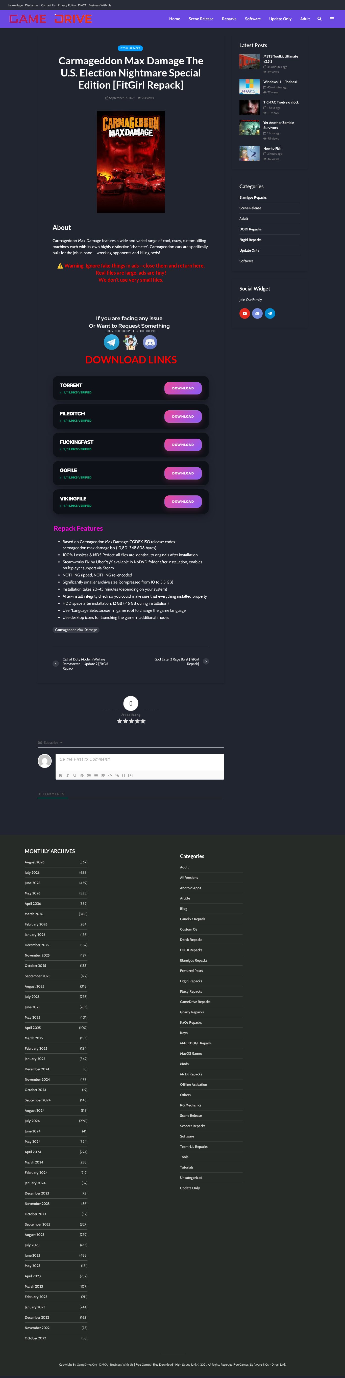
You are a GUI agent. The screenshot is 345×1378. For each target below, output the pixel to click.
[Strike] (81, 776)
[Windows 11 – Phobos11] (249, 86)
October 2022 (35, 1338)
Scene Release (201, 18)
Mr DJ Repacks (191, 1074)
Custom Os (188, 929)
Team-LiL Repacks (194, 1146)
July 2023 (32, 1245)
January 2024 (35, 1183)
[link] (131, 298)
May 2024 (33, 1141)
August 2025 (34, 986)
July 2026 (32, 872)
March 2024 (34, 1162)
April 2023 (33, 1276)
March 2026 (34, 914)
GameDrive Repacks (195, 1001)
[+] (131, 775)
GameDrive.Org (87, 1364)
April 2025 (33, 1027)
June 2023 (32, 1255)
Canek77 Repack (192, 919)
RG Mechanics (190, 1105)
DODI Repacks (191, 950)
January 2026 (35, 934)
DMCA (82, 5)
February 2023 (36, 1296)
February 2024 (36, 1172)
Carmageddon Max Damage (76, 629)
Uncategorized (191, 1177)
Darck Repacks (191, 939)
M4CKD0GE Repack (195, 1043)
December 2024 (37, 1069)
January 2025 (35, 1058)
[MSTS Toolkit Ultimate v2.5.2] (249, 61)
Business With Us (100, 5)
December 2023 (37, 1193)
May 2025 (32, 1017)
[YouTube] (244, 313)
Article (185, 898)
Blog (183, 908)
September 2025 (38, 976)
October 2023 (35, 1214)
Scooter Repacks (192, 1126)
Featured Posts (191, 970)
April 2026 (33, 903)
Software (253, 18)
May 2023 (32, 1265)
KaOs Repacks (191, 1022)
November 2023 (37, 1203)
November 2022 (37, 1328)
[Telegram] (270, 313)
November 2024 (37, 1079)
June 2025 (32, 1007)
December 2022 (37, 1317)
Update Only (280, 18)
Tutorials (186, 1167)
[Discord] (257, 313)
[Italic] (67, 776)
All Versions (189, 877)
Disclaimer (32, 5)
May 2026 (32, 893)
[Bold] (60, 776)
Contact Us (48, 5)
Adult (305, 18)
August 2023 (34, 1234)
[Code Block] (110, 776)
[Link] (117, 776)
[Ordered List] (88, 776)
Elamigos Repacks (193, 960)
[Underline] (74, 776)
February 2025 (36, 1048)
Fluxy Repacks (191, 991)
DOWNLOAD (183, 388)
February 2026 (36, 924)
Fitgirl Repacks (130, 48)
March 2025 (34, 1038)
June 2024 (33, 1131)
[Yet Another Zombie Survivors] (249, 127)
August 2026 (34, 862)
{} (124, 775)
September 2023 (38, 1224)
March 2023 (34, 1286)
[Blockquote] (103, 776)
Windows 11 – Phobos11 (281, 82)
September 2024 (38, 1100)
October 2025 (35, 965)
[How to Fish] (249, 153)
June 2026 (32, 883)
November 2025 (37, 955)
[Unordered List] (96, 776)
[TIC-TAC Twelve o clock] (249, 107)
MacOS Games (191, 1053)
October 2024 (35, 1090)
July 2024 (32, 1121)
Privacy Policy (67, 5)
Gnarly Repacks (192, 1012)
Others (185, 1095)
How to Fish (272, 148)
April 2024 (33, 1152)
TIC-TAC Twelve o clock (281, 102)
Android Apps (190, 888)
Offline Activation (193, 1084)
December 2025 (37, 945)
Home (174, 18)
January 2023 (35, 1307)
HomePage (15, 5)
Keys (184, 1032)
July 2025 (32, 996)
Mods (184, 1064)
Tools (184, 1157)
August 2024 (35, 1110)
